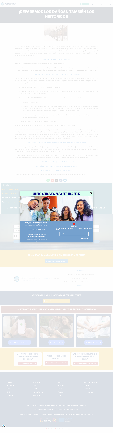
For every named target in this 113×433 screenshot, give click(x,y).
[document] (56, 216)
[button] (90, 193)
